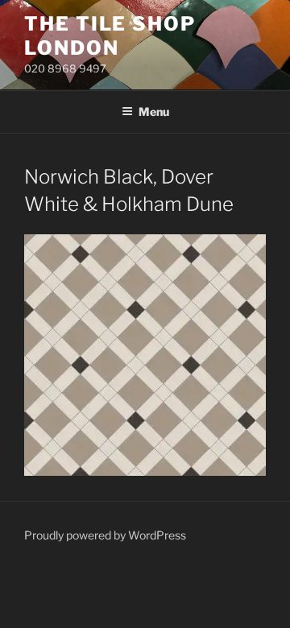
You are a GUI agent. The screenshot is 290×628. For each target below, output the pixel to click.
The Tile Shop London (110, 36)
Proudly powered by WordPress (105, 535)
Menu (154, 111)
